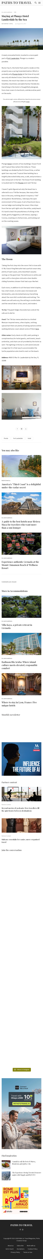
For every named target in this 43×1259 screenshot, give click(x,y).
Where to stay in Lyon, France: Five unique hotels (19, 704)
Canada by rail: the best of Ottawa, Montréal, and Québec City (24, 1163)
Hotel (9, 164)
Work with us (31, 1246)
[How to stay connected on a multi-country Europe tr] (21, 961)
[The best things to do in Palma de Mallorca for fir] (21, 1008)
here (28, 102)
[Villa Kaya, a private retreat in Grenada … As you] (21, 891)
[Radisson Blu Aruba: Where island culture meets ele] (21, 937)
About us (11, 1246)
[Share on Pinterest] (21, 429)
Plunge (20, 183)
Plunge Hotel (17, 74)
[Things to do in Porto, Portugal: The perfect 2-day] (21, 1031)
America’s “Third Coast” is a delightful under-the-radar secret (21, 486)
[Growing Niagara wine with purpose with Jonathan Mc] (21, 984)
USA (15, 12)
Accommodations (7, 12)
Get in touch (10, 1249)
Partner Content (6, 805)
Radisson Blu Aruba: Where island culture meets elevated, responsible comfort (19, 665)
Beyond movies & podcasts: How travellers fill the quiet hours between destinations (20, 809)
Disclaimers (20, 1249)
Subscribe (20, 1246)
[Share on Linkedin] (26, 429)
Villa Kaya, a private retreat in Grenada (17, 626)
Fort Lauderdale (13, 58)
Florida (6, 438)
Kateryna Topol (7, 24)
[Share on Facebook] (17, 429)
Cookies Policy (32, 1249)
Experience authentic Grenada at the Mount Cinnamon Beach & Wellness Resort (20, 565)
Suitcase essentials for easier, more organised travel (20, 840)
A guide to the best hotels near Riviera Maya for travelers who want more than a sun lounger (21, 524)
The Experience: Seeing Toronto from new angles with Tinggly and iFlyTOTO (26, 1174)
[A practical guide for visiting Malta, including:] (21, 1055)
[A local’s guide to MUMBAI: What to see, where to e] (21, 867)
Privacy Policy (15, 1252)
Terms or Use (27, 1252)
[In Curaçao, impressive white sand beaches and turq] (21, 914)
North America (6, 481)
